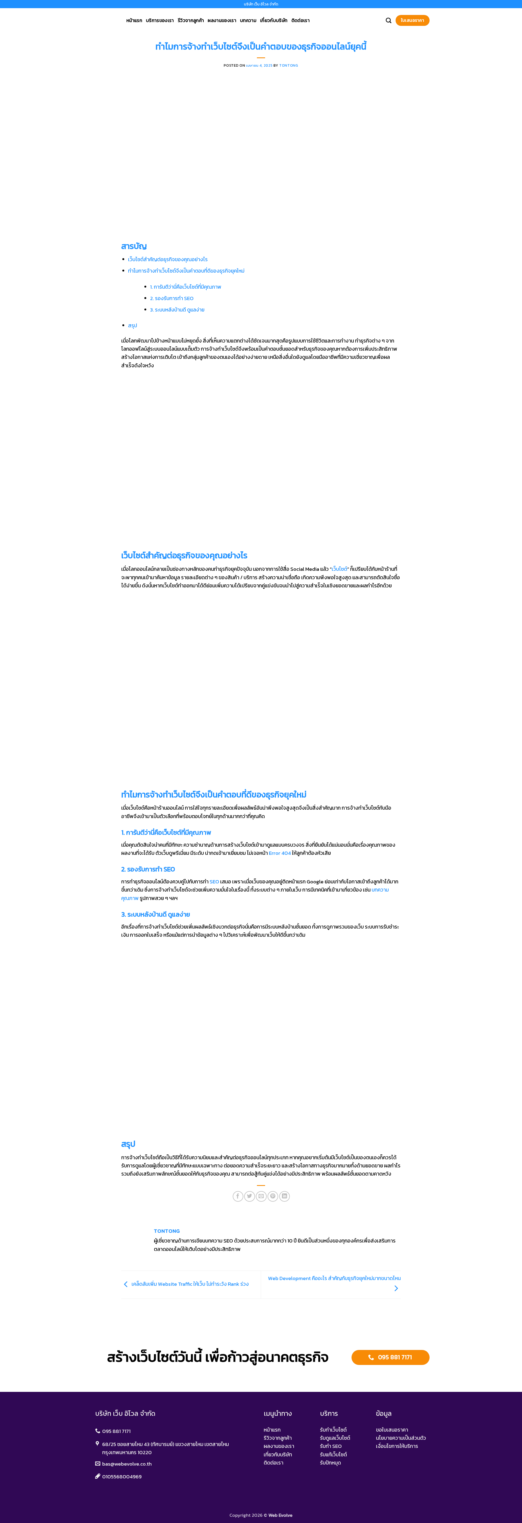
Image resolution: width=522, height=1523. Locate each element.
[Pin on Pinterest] (273, 1196)
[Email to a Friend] (261, 1196)
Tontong (288, 65)
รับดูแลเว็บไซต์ (335, 1438)
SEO (214, 882)
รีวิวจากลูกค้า (191, 20)
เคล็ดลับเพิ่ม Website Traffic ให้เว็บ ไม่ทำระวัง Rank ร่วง (189, 1284)
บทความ (248, 20)
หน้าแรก (134, 20)
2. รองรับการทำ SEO (172, 298)
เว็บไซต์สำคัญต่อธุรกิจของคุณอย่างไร (168, 259)
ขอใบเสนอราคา (392, 1430)
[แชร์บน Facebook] (238, 1196)
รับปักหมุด (330, 1463)
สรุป (132, 325)
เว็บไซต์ (339, 569)
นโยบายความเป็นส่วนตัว (401, 1438)
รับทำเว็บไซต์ (333, 1430)
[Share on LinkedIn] (284, 1196)
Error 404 (280, 853)
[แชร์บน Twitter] (249, 1196)
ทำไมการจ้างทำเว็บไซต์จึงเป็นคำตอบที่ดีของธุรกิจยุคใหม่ (186, 271)
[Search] (388, 20)
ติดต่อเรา (300, 20)
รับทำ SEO (331, 1446)
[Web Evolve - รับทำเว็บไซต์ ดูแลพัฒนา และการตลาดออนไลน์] (105, 20)
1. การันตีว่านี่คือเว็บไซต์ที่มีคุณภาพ (185, 287)
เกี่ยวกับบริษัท (273, 20)
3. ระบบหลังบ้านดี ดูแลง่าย (177, 310)
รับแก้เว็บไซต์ (333, 1455)
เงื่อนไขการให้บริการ (397, 1446)
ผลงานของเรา (222, 20)
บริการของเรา (160, 20)
